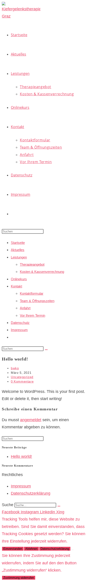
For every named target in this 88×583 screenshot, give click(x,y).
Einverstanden (12, 548)
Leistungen (19, 257)
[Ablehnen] (72, 549)
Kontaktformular (31, 293)
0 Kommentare (22, 381)
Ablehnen (31, 548)
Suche (7, 505)
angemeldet (30, 420)
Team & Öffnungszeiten (37, 301)
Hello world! (21, 456)
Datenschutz (20, 323)
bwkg (15, 368)
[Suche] (58, 506)
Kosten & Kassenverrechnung (42, 272)
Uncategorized (22, 377)
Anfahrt (25, 308)
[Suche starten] (46, 349)
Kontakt (16, 286)
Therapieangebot (32, 264)
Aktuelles (17, 250)
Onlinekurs (19, 279)
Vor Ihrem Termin (32, 315)
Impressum (19, 330)
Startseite (18, 243)
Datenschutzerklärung (55, 548)
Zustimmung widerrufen (18, 577)
